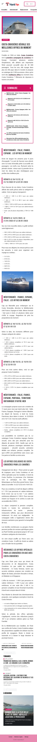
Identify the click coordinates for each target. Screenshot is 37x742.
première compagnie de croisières (18, 58)
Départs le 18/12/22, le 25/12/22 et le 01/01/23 (18, 115)
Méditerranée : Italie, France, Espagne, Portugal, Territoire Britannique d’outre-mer (17, 127)
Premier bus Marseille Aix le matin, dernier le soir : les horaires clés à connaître (18, 662)
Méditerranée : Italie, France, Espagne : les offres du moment (18, 93)
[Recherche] (27, 4)
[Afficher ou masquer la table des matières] (24, 88)
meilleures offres (15, 75)
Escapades (5, 39)
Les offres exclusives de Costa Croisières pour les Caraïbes (18, 133)
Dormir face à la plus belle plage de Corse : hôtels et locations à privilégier (16, 714)
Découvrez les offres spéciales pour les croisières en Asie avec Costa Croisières (17, 139)
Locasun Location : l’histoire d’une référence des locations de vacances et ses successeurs (18, 677)
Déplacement (9, 658)
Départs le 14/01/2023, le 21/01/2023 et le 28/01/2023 (19, 104)
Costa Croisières (27, 55)
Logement (8, 673)
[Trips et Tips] (12, 4)
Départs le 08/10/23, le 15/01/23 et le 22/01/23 (18, 121)
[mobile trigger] (3, 4)
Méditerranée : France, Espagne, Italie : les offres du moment (18, 110)
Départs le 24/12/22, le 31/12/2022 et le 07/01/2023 (19, 99)
